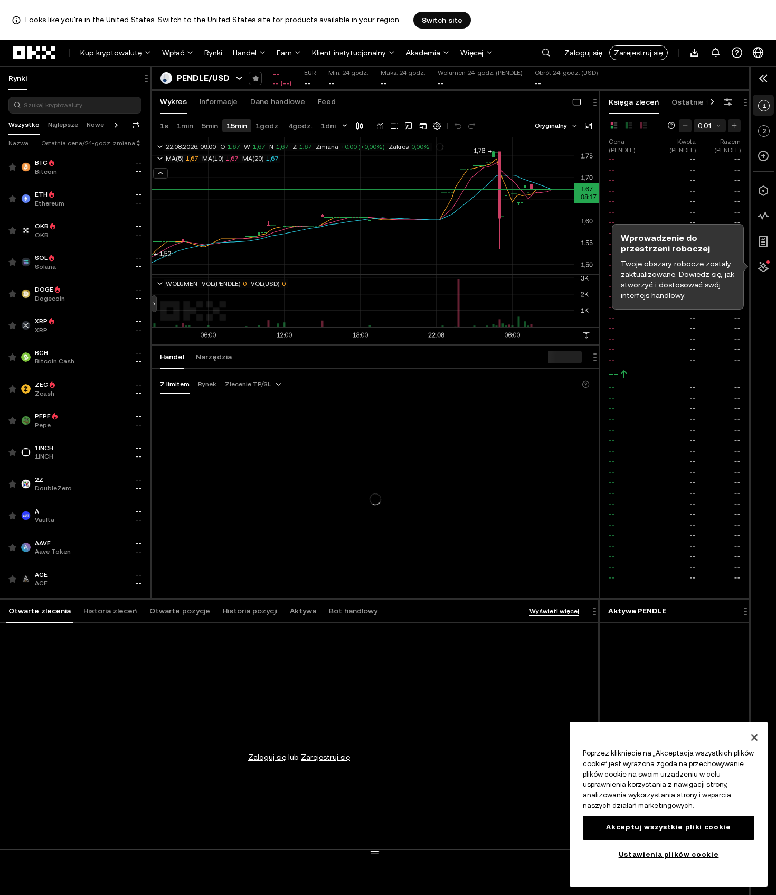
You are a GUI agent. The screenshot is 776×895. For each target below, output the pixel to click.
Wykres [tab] (173, 101)
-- (613, 374)
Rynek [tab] (207, 384)
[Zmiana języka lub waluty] (758, 53)
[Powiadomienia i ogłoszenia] (716, 53)
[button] (546, 52)
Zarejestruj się (638, 53)
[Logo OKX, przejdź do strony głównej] (34, 52)
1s (164, 126)
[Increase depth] (734, 125)
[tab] (39, 611)
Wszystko (24, 125)
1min (185, 126)
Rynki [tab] (17, 78)
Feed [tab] (327, 101)
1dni (328, 126)
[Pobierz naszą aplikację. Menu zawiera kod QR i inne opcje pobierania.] (694, 53)
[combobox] (557, 126)
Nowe (95, 125)
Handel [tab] (172, 356)
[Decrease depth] (685, 125)
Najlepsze (63, 125)
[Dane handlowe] (763, 216)
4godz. (300, 126)
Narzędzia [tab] (214, 356)
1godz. (267, 126)
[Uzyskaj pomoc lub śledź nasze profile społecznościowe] (737, 53)
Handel (245, 53)
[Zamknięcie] (754, 737)
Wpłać (173, 53)
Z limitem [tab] (175, 384)
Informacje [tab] (219, 101)
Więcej (472, 53)
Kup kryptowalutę (111, 53)
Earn (284, 53)
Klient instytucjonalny (349, 53)
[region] (669, 804)
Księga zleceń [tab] (634, 102)
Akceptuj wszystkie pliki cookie (668, 827)
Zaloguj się (583, 53)
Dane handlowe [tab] (277, 101)
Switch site (442, 20)
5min (210, 126)
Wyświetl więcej (554, 611)
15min (236, 126)
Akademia (423, 53)
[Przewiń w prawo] (712, 102)
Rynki (213, 53)
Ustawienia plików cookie (669, 855)
